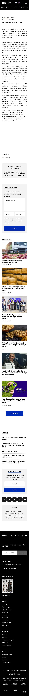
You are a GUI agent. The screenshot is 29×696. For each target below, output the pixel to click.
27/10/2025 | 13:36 (6, 321)
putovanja (21, 515)
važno (8, 518)
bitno (14, 511)
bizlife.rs (10, 680)
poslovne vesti (13, 515)
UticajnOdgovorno (7, 610)
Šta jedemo (5, 612)
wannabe (13, 518)
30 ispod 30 (9, 511)
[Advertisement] (14, 138)
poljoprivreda (15, 168)
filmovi (12, 513)
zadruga (10, 166)
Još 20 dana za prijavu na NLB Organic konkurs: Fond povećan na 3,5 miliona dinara (13, 401)
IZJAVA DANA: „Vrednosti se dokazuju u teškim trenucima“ (13, 456)
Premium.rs (14, 678)
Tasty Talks (5, 617)
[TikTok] (19, 499)
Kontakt (4, 657)
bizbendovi (19, 511)
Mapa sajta (5, 660)
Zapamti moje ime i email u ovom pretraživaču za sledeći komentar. (13, 221)
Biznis (15, 7)
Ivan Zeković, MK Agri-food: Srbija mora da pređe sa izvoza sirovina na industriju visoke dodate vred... (14, 373)
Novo (2, 7)
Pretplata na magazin (8, 640)
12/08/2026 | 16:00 (6, 293)
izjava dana (20, 513)
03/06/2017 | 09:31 (6, 19)
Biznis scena (5, 17)
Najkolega (4, 604)
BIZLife (14, 17)
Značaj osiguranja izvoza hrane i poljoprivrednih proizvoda (12, 261)
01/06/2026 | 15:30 (6, 405)
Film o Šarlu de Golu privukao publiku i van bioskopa (14, 438)
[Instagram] (4, 499)
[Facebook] (14, 499)
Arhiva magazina (6, 645)
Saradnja (4, 635)
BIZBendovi (5, 620)
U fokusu (9, 7)
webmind (19, 518)
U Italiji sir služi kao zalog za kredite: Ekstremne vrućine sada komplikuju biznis (13, 288)
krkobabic (18, 166)
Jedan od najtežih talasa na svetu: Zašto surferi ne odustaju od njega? (13, 462)
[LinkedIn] (9, 499)
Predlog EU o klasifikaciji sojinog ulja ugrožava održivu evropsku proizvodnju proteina (14, 344)
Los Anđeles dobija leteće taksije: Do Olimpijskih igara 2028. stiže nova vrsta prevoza (13, 445)
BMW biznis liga (6, 622)
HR (15, 513)
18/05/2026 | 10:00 (6, 264)
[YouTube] (24, 499)
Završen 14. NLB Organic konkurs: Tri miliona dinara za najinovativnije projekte (13, 316)
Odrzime (7, 515)
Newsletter (5, 642)
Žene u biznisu (6, 607)
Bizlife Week (5, 625)
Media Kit (4, 637)
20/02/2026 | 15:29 (6, 349)
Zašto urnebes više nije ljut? (10, 451)
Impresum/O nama (7, 654)
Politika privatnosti (7, 662)
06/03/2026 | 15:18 (6, 377)
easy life (7, 513)
